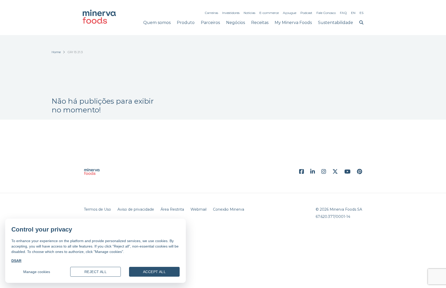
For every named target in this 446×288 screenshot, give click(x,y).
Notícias (249, 13)
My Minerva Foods (293, 22)
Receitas (259, 22)
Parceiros (210, 22)
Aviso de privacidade (135, 209)
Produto (186, 22)
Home (56, 52)
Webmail (198, 209)
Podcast (306, 13)
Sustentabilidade (335, 22)
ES (361, 13)
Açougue (289, 13)
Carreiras (211, 13)
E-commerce (269, 13)
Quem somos (157, 22)
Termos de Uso (97, 209)
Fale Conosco (326, 13)
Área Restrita (172, 209)
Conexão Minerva (228, 209)
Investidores (231, 13)
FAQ (343, 13)
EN (353, 13)
